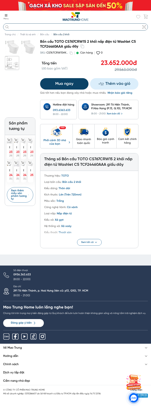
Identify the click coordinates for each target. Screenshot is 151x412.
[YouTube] (24, 336)
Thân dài (64, 188)
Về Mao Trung (12, 347)
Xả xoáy (66, 226)
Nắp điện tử (64, 213)
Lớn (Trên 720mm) (70, 194)
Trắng (60, 201)
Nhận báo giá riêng (120, 93)
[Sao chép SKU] (71, 53)
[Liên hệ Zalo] (133, 397)
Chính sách (11, 364)
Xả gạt (59, 219)
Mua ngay (64, 84)
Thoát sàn (65, 232)
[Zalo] (6, 336)
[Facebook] (15, 336)
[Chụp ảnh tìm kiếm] (144, 27)
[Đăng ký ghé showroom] (134, 382)
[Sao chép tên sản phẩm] (82, 46)
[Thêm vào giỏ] (8, 139)
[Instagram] (42, 336)
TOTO (65, 175)
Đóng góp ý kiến (21, 322)
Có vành (72, 207)
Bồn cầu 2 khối (61, 34)
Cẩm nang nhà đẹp (16, 380)
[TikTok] (33, 336)
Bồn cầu (44, 34)
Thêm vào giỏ (117, 84)
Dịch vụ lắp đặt (13, 372)
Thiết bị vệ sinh (28, 34)
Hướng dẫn (10, 356)
